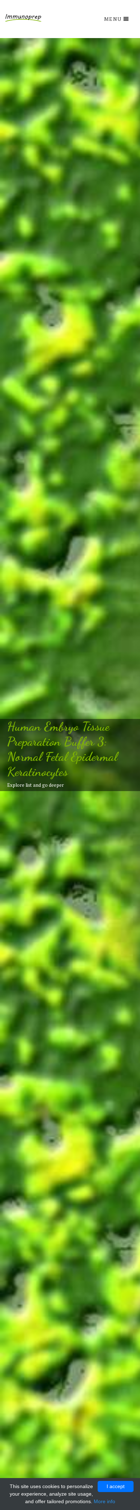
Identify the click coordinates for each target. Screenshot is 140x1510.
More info (104, 1501)
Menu (113, 18)
